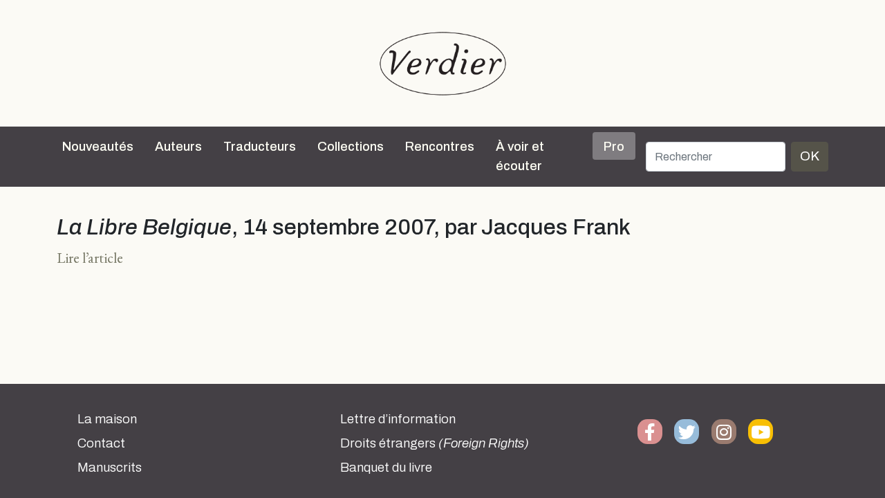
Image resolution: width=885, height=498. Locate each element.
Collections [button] (350, 147)
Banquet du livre (386, 467)
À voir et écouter (520, 156)
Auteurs (178, 147)
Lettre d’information (398, 419)
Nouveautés (97, 147)
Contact (101, 443)
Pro (614, 147)
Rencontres (439, 147)
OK (809, 156)
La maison (107, 419)
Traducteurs (259, 147)
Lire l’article (90, 257)
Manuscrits (109, 467)
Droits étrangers (434, 443)
